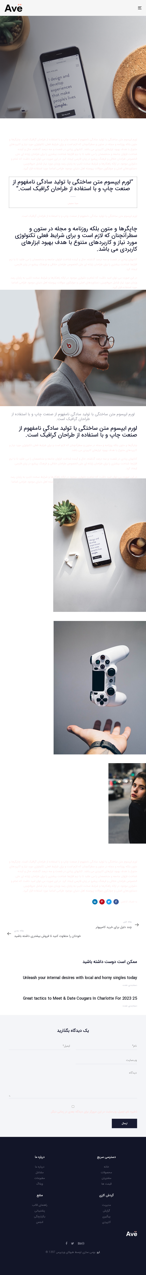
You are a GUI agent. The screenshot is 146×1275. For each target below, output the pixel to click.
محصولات (106, 1172)
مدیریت (106, 1205)
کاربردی (106, 1222)
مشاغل (40, 1172)
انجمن (39, 1222)
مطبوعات (39, 1178)
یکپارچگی (39, 1216)
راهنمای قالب (39, 1205)
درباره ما (39, 1166)
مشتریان (106, 1178)
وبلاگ (39, 1184)
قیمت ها (106, 1184)
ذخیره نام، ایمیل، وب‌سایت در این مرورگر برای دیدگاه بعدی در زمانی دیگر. (94, 1111)
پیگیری (106, 1216)
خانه (106, 1166)
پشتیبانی (40, 1210)
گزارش (106, 1210)
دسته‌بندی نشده (128, 95)
